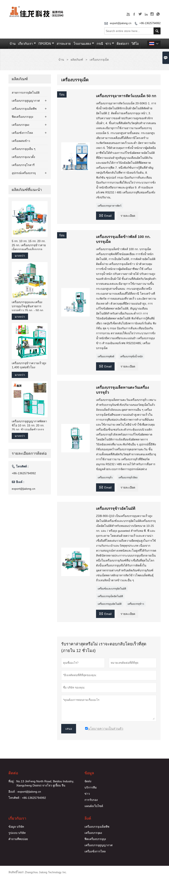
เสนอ (68, 728)
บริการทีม (90, 787)
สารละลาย (64, 43)
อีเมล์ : (12, 791)
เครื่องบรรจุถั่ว (105, 477)
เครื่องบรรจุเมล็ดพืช (24, 108)
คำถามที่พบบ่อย (18, 839)
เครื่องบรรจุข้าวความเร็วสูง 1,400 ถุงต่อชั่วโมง (29, 365)
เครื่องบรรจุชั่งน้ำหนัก (131, 356)
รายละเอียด (128, 215)
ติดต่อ (13, 773)
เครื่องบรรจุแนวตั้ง (23, 157)
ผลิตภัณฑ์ (77, 59)
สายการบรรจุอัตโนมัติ (26, 92)
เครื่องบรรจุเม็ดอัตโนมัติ (110, 596)
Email (105, 215)
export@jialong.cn (120, 23)
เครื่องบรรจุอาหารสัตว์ (109, 205)
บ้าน (12, 43)
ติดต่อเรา (123, 43)
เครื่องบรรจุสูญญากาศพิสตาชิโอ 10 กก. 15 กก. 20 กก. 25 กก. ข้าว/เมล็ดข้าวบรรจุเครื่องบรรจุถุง (29, 426)
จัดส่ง (87, 781)
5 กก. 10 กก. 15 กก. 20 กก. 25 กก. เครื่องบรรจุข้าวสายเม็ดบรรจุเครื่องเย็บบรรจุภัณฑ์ (29, 245)
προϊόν (45, 43)
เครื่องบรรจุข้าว (136, 603)
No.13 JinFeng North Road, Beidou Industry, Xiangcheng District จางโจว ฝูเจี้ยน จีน (45, 783)
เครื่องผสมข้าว (21, 140)
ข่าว (108, 43)
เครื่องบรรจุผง (20, 124)
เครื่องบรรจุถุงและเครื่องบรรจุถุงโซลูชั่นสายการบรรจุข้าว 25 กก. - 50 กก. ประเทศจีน (28, 306)
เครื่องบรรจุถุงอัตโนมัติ (110, 603)
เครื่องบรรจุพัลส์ (106, 356)
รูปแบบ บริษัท (17, 832)
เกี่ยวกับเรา (25, 43)
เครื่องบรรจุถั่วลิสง (128, 477)
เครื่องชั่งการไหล (22, 132)
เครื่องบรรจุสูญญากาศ (26, 100)
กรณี (100, 43)
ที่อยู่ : (11, 781)
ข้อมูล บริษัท (16, 826)
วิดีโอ (135, 43)
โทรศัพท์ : (14, 797)
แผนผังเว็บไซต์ (93, 806)
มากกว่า (20, 255)
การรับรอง (91, 799)
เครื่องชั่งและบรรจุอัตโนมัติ (112, 588)
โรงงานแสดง (82, 43)
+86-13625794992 (150, 23)
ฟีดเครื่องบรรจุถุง (22, 116)
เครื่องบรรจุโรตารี (23, 165)
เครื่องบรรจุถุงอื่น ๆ (23, 149)
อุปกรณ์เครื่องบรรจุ (24, 173)
